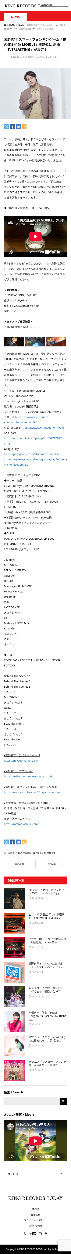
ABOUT (35, 1209)
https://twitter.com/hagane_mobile (43, 427)
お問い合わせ (35, 1225)
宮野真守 (12, 853)
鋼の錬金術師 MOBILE (44, 853)
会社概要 (35, 1214)
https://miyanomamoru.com (21, 760)
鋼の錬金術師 (25, 853)
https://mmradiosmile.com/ (21, 824)
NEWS (15, 17)
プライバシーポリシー (35, 1220)
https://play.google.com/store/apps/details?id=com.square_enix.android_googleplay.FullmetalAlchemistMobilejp (35, 459)
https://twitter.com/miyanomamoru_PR (28, 776)
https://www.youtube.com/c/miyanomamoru (32, 792)
